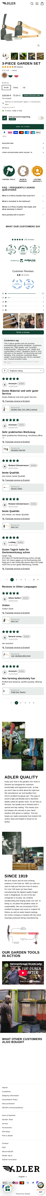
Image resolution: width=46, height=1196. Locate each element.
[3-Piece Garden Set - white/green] (10, 1075)
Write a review (23, 332)
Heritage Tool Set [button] (18, 450)
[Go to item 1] (10, 320)
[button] (8, 67)
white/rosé (16, 75)
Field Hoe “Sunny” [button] (18, 692)
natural (4, 75)
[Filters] (4, 371)
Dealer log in (7, 1155)
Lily (24, 87)
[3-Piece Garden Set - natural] (7, 1075)
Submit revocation (9, 1159)
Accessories (7, 1127)
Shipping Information (10, 1095)
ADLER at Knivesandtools (12, 1108)
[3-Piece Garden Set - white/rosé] (13, 1075)
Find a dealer (7, 1136)
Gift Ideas (6, 1131)
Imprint (5, 1087)
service (5, 1123)
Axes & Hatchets (9, 1115)
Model (6, 83)
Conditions (6, 1091)
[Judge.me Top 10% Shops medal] (35, 250)
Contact (5, 1143)
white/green (10, 75)
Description (7, 143)
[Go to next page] (39, 579)
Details (5, 148)
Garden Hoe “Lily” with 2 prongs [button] (24, 409)
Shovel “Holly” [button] (16, 489)
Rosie (6, 87)
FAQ (4, 1147)
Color (9, 70)
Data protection (8, 1104)
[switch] (41, 118)
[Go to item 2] (27, 320)
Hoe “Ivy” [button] (15, 527)
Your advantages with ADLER (16, 152)
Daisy (15, 87)
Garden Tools (7, 1119)
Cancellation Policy (10, 1100)
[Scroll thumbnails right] (41, 321)
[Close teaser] (13, 1182)
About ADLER (7, 1151)
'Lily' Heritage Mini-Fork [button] (20, 656)
